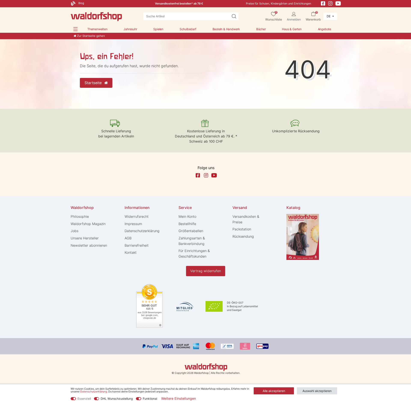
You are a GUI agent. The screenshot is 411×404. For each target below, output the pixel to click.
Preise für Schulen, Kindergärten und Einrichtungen (278, 3)
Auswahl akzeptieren (317, 391)
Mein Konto (187, 216)
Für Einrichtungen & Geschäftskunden (194, 253)
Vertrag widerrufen (205, 271)
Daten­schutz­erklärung (142, 231)
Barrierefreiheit (137, 245)
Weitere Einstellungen (178, 398)
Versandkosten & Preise (245, 219)
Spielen (158, 29)
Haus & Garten (291, 29)
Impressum (133, 224)
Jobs (74, 231)
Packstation (241, 229)
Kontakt (131, 252)
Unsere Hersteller (85, 238)
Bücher (261, 29)
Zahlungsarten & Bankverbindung (192, 241)
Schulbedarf (188, 29)
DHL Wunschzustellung (117, 398)
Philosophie (80, 216)
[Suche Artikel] (233, 16)
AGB (128, 238)
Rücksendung (243, 236)
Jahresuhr (130, 29)
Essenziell (84, 398)
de (329, 16)
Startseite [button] (94, 83)
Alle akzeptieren (274, 391)
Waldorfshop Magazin (88, 224)
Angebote (324, 29)
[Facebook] (323, 3)
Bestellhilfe (187, 224)
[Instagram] (330, 3)
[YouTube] (338, 3)
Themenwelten (97, 29)
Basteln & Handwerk (226, 29)
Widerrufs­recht (137, 216)
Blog (80, 3)
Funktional (150, 398)
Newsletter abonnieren (89, 245)
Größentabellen (191, 231)
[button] (75, 29)
